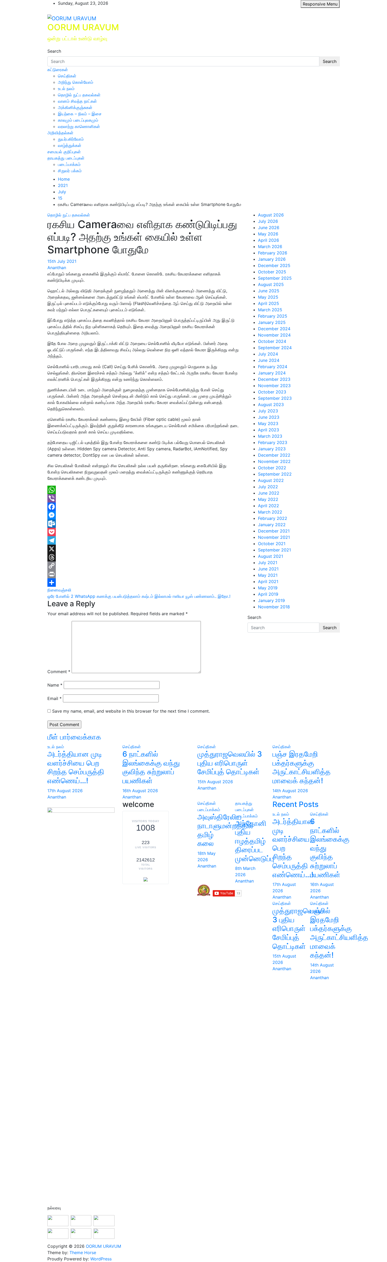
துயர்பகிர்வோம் (71, 139)
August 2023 (271, 404)
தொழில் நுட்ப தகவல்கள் (79, 94)
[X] (143, 549)
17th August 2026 (65, 790)
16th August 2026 (140, 790)
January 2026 (272, 259)
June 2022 (268, 493)
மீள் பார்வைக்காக (74, 736)
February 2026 (272, 252)
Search (54, 51)
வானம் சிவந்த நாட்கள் (77, 101)
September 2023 (275, 398)
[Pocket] (143, 532)
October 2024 (272, 341)
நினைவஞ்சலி (59, 590)
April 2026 (268, 240)
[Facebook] (143, 506)
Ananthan (56, 267)
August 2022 (271, 480)
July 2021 (267, 562)
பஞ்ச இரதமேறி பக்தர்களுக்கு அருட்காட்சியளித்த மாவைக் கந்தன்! (301, 767)
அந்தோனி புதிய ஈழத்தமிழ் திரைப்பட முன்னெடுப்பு (254, 841)
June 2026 (268, 227)
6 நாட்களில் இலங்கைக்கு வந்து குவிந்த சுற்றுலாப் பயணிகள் (151, 767)
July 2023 (268, 410)
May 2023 (268, 423)
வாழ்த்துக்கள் (69, 145)
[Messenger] (143, 515)
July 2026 (268, 221)
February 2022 (272, 518)
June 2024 (268, 360)
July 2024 (268, 354)
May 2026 (268, 233)
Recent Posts (295, 804)
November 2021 (274, 537)
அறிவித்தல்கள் (60, 132)
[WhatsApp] (143, 490)
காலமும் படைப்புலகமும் (78, 120)
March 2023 (270, 436)
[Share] (143, 582)
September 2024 (275, 347)
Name (54, 685)
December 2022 (274, 455)
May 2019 (267, 587)
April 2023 (268, 429)
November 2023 (274, 385)
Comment (58, 671)
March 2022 (270, 512)
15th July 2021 (61, 261)
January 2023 (272, 448)
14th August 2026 (290, 790)
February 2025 (272, 316)
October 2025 (272, 271)
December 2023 (274, 379)
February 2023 (272, 442)
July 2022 (268, 486)
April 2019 (268, 594)
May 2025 (268, 297)
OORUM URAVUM (83, 27)
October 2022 (272, 467)
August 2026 (271, 215)
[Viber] (143, 498)
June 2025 (268, 290)
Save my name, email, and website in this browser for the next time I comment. (131, 711)
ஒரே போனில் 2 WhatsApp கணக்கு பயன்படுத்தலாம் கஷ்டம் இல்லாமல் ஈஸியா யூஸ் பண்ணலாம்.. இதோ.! (138, 596)
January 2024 (272, 373)
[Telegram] (143, 540)
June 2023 (268, 417)
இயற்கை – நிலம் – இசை (80, 113)
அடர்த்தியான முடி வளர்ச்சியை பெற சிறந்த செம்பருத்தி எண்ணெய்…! (75, 767)
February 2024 (272, 366)
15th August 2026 (215, 781)
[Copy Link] (143, 565)
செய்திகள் (67, 75)
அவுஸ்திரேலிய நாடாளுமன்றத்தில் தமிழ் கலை (225, 830)
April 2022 (268, 505)
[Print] (143, 574)
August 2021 (270, 556)
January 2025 (272, 322)
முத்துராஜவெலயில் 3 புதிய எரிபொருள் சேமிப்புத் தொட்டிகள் (229, 763)
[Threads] (143, 557)
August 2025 (271, 284)
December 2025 (274, 265)
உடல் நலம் (66, 88)
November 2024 (274, 335)
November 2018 (274, 606)
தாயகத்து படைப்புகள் (66, 158)
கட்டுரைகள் (57, 69)
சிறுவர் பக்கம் (70, 170)
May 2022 (268, 499)
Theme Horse (83, 1252)
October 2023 (272, 392)
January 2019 (271, 600)
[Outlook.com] (143, 523)
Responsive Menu (320, 4)
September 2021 (274, 550)
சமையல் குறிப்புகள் (64, 151)
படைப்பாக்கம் (69, 164)
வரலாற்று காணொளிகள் (79, 126)
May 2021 (267, 575)
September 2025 (275, 278)
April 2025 (268, 303)
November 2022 (274, 461)
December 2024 (274, 328)
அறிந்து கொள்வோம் (75, 82)
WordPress (101, 1258)
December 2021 (274, 531)
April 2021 (268, 581)
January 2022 (272, 524)
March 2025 (270, 309)
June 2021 (268, 568)
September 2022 (275, 474)
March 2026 (270, 246)
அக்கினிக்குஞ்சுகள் (75, 107)
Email (54, 698)
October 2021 (271, 543)
